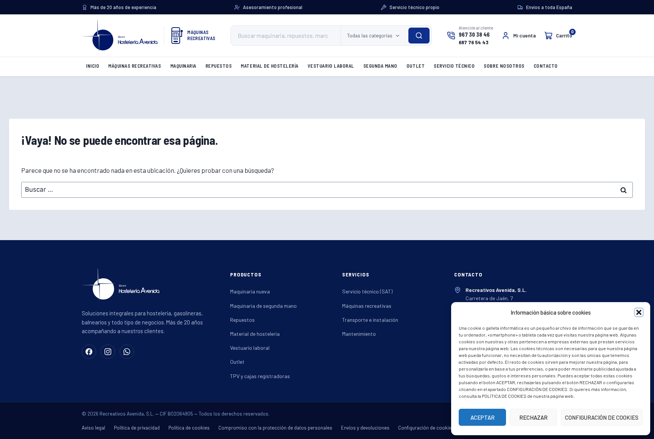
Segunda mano (380, 66)
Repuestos (219, 66)
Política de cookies (189, 428)
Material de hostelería (269, 66)
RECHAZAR (533, 417)
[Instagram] (108, 351)
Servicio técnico (454, 66)
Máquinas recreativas (134, 66)
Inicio (92, 66)
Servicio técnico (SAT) (367, 291)
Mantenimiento (359, 333)
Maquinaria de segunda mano (263, 305)
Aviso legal (93, 428)
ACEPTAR (482, 417)
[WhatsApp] (127, 351)
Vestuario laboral (331, 66)
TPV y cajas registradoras (260, 376)
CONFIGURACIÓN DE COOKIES (601, 417)
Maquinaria (183, 66)
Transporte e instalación (370, 319)
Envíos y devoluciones (365, 428)
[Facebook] (89, 351)
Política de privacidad (137, 428)
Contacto (546, 66)
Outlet (415, 66)
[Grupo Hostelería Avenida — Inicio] (120, 35)
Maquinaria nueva (250, 291)
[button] (639, 312)
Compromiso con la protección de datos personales (275, 428)
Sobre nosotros (504, 66)
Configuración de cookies (426, 428)
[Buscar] (419, 35)
